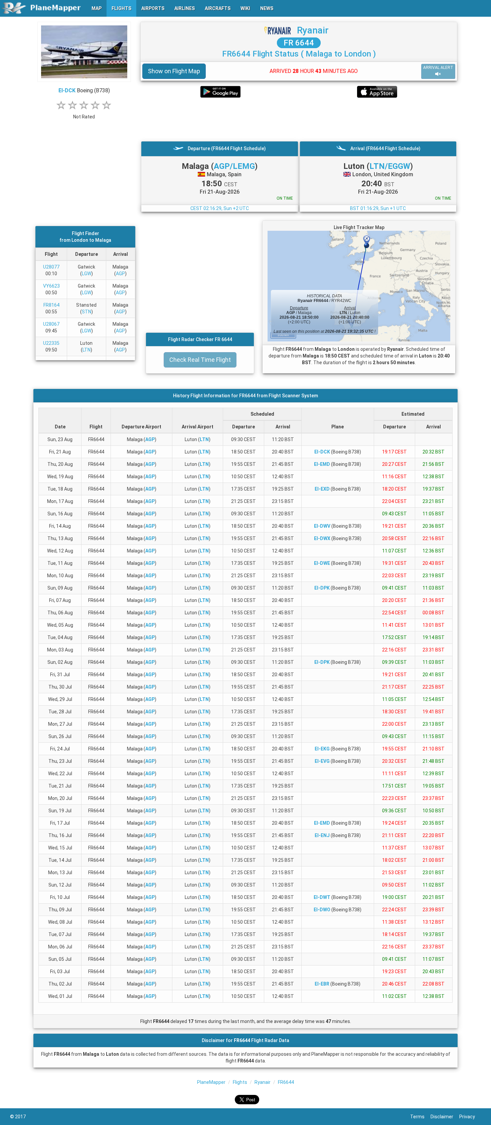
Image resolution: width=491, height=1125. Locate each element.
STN (86, 311)
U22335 (51, 343)
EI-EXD (322, 489)
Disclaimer (445, 1116)
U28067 (51, 324)
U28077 (51, 267)
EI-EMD (322, 464)
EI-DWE (322, 563)
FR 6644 (299, 42)
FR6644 (286, 1082)
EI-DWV (322, 526)
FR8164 (51, 305)
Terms (420, 1116)
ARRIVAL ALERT (438, 67)
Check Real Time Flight (200, 359)
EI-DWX (322, 538)
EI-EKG (322, 748)
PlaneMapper (211, 1082)
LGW (86, 273)
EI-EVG (322, 761)
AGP (120, 273)
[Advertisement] (298, 119)
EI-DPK (322, 588)
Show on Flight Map (174, 71)
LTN (87, 349)
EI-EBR (322, 984)
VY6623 (51, 286)
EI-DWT (322, 897)
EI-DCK (66, 90)
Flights (240, 1082)
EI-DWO (322, 909)
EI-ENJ (322, 835)
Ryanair (313, 30)
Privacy (470, 1116)
